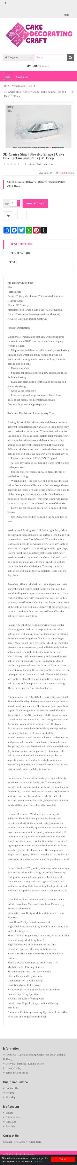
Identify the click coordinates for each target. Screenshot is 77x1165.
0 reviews (30, 164)
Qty (7, 203)
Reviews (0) (19, 253)
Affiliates (11, 1121)
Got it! (63, 1159)
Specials (10, 1126)
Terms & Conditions (17, 1072)
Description (21, 244)
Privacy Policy (14, 1068)
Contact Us (12, 1088)
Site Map (11, 1097)
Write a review (45, 164)
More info (38, 1161)
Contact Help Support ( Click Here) (22, 1141)
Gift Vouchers (13, 1117)
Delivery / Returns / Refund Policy (25, 1063)
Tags (13, 262)
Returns (10, 1092)
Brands (9, 1112)
